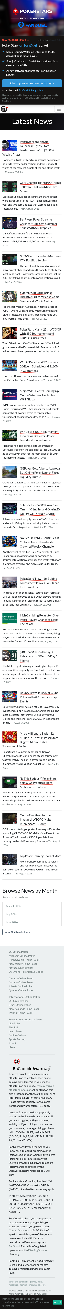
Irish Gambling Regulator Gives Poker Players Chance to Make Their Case (40, 620)
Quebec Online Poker (21, 990)
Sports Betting (17, 1039)
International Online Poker (24, 996)
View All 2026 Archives (17, 931)
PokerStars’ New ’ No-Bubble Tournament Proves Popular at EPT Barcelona (39, 583)
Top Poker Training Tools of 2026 (40, 856)
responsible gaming (18, 1284)
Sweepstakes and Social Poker (26, 1019)
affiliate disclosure (37, 1284)
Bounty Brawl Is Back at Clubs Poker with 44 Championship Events (39, 697)
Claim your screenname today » (32, 83)
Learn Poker (15, 1031)
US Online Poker (18, 951)
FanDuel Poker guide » (31, 90)
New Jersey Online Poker (23, 963)
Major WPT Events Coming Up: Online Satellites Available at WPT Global (40, 395)
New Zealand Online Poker (24, 1008)
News (12, 1047)
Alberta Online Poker (21, 986)
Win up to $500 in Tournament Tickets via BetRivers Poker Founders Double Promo (39, 436)
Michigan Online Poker (22, 955)
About (12, 1043)
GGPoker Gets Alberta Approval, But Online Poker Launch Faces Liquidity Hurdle (40, 473)
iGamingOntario (37, 1250)
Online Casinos (17, 1035)
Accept (57, 1302)
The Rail (13, 1027)
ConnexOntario (18, 1230)
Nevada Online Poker (21, 967)
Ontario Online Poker (21, 982)
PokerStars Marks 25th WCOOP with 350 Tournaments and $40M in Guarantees (40, 334)
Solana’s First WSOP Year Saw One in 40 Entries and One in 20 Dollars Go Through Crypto (40, 509)
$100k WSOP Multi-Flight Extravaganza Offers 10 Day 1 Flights (38, 656)
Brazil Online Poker (20, 1004)
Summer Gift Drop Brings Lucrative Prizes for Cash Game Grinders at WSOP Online (39, 297)
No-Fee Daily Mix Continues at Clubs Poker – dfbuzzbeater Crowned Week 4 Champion (39, 542)
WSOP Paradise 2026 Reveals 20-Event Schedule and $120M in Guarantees (39, 366)
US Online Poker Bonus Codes (26, 971)
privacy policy (36, 1281)
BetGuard (14, 1246)
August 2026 (13, 905)
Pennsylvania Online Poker (24, 959)
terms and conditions (18, 1281)
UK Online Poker (18, 1000)
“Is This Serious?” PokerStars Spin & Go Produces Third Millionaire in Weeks (38, 783)
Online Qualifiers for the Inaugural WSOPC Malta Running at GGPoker (36, 819)
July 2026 (11, 914)
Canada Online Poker (21, 978)
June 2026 (12, 922)
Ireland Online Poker (20, 1012)
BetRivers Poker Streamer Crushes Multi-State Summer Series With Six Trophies (38, 224)
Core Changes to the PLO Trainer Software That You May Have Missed (40, 187)
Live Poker (15, 1023)
